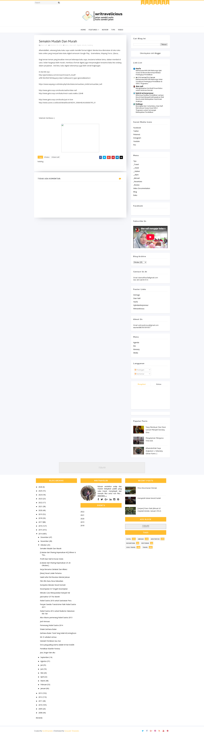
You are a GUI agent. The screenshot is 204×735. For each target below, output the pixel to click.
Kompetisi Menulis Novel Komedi (52, 585)
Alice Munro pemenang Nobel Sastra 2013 (56, 617)
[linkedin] (111, 499)
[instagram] (155, 2)
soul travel (130, 547)
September (44, 657)
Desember (44, 537)
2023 (40, 498)
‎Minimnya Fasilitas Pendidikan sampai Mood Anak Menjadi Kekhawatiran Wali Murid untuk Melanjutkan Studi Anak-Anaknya (150, 98)
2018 (40, 518)
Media (135, 353)
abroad (141, 539)
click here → (102, 496)
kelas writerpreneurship (159, 384)
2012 (40, 697)
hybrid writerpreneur (144, 93)
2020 (40, 510)
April (42, 677)
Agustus (43, 661)
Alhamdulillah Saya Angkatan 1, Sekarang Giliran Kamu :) (154, 451)
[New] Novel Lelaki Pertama (51, 573)
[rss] (159, 2)
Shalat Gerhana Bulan (48, 629)
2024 (40, 495)
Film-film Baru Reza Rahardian (51, 581)
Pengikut (142, 384)
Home (83, 30)
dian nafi (72, 45)
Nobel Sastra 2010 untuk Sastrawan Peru (55, 600)
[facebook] (147, 2)
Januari (43, 688)
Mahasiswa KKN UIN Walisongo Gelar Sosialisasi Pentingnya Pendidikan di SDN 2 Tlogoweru (149, 81)
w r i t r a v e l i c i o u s (145, 77)
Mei (42, 673)
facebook (137, 128)
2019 (40, 514)
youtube (136, 141)
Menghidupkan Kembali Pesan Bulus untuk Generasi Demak (149, 89)
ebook (84, 45)
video (120, 30)
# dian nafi (55, 157)
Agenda (136, 342)
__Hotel (136, 168)
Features (93, 30)
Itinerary (136, 349)
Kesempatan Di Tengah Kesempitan (54, 589)
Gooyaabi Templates (71, 731)
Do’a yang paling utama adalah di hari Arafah (57, 645)
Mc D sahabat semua (48, 637)
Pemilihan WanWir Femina (50, 649)
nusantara (130, 543)
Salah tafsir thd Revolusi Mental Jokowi (55, 577)
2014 (40, 534)
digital (79, 45)
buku (66, 45)
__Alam (136, 175)
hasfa (135, 302)
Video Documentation (141, 188)
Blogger (158, 53)
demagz (136, 295)
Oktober (43, 545)
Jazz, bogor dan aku (47, 652)
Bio (134, 346)
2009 (40, 709)
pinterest (136, 134)
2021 (40, 506)
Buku (135, 195)
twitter (136, 131)
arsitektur (155, 539)
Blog (135, 192)
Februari (43, 684)
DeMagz (139, 104)
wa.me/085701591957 (141, 327)
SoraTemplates (47, 731)
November (44, 541)
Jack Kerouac (45, 621)
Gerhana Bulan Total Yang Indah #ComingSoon (58, 633)
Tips (113, 30)
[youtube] (163, 2)
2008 (40, 713)
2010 (40, 705)
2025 (40, 491)
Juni (42, 669)
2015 (40, 530)
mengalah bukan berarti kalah (149, 498)
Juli (41, 665)
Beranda (39, 718)
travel (145, 547)
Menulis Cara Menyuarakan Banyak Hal (55, 593)
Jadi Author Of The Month (50, 597)
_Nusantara (137, 181)
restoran (145, 543)
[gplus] (151, 2)
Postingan (140, 370)
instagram (137, 138)
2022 (40, 502)
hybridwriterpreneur (140, 305)
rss (134, 145)
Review (105, 30)
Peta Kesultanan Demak (147, 488)
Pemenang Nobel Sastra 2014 (51, 625)
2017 (40, 522)
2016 (40, 526)
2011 (40, 701)
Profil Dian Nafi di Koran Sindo (51, 559)
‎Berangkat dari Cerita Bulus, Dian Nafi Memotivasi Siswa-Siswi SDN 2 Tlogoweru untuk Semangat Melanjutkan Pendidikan (149, 109)
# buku (46, 157)
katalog (90, 45)
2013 (40, 693)
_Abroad (136, 178)
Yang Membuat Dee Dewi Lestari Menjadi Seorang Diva (156, 430)
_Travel (136, 164)
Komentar (140, 374)
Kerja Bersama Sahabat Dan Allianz (53, 569)
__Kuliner (136, 171)
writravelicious (138, 308)
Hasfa (138, 68)
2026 (40, 487)
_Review (136, 185)
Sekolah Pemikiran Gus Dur (50, 641)
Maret (43, 681)
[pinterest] (167, 2)
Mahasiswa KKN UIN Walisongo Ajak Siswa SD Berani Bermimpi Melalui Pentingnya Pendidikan (149, 72)
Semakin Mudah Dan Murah (50, 548)
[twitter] (142, 2)
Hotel (128, 539)
